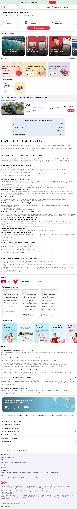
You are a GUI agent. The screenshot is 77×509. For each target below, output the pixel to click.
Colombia (35, 472)
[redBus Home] (3, 7)
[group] (13, 88)
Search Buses (39, 28)
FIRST (7, 73)
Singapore (15, 472)
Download (52, 2)
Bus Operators (25, 477)
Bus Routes (16, 477)
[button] (57, 22)
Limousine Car (34, 477)
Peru (41, 472)
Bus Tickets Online (6, 477)
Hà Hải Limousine (27, 108)
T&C (2, 462)
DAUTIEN (31, 73)
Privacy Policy (9, 462)
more (34, 110)
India (2, 472)
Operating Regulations (21, 462)
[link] (12, 69)
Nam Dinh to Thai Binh (66, 415)
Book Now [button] (71, 110)
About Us (3, 457)
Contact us (11, 457)
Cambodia (46, 472)
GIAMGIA (54, 73)
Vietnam (28, 472)
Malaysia (22, 472)
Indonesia (8, 472)
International (54, 472)
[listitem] (3, 64)
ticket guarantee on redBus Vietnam (28, 217)
